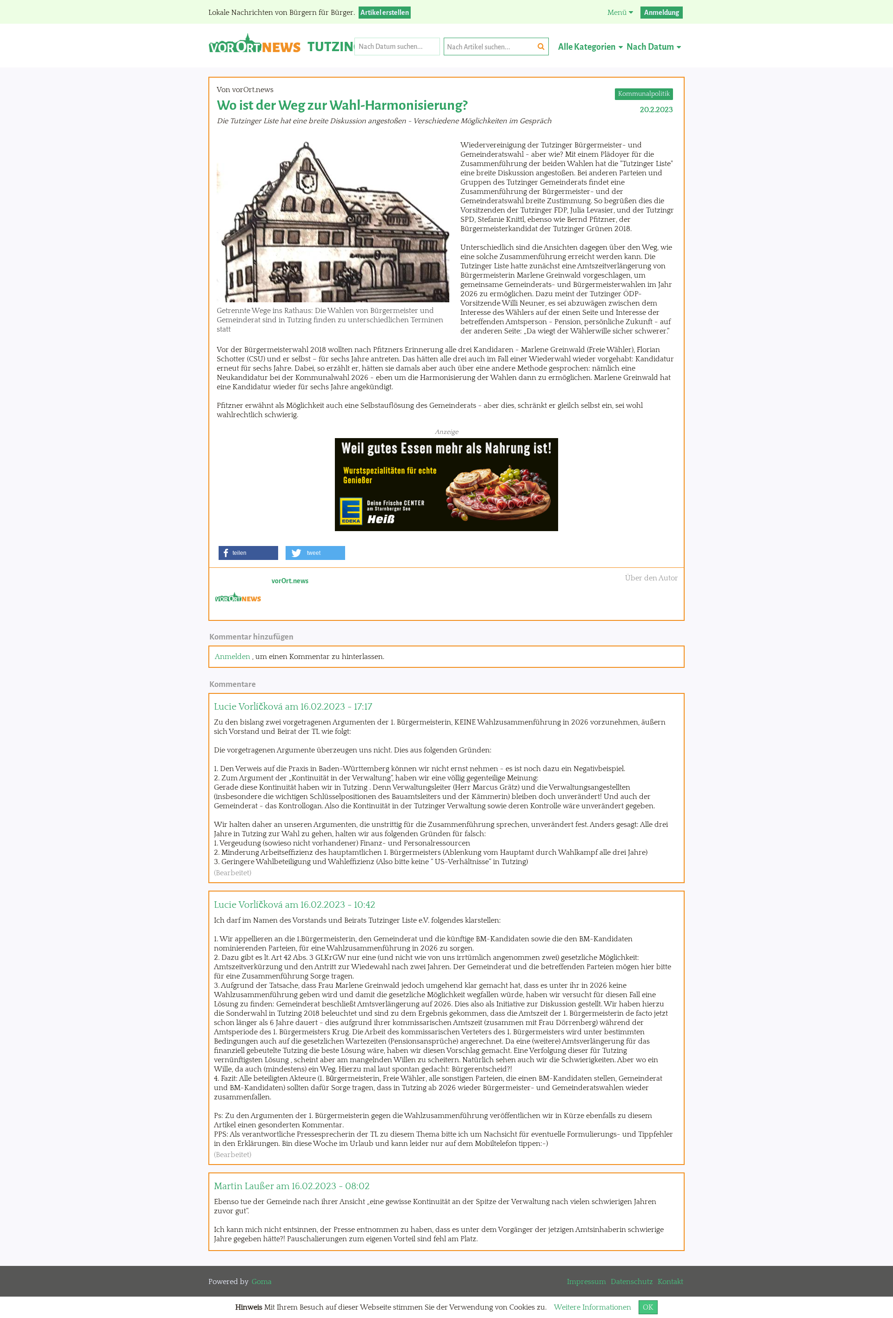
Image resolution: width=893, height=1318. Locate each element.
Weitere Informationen (592, 1307)
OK (648, 1307)
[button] (248, 553)
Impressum (586, 1282)
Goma (262, 1282)
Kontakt (670, 1282)
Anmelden (232, 656)
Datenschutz (632, 1282)
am (293, 707)
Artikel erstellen (384, 12)
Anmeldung (661, 12)
